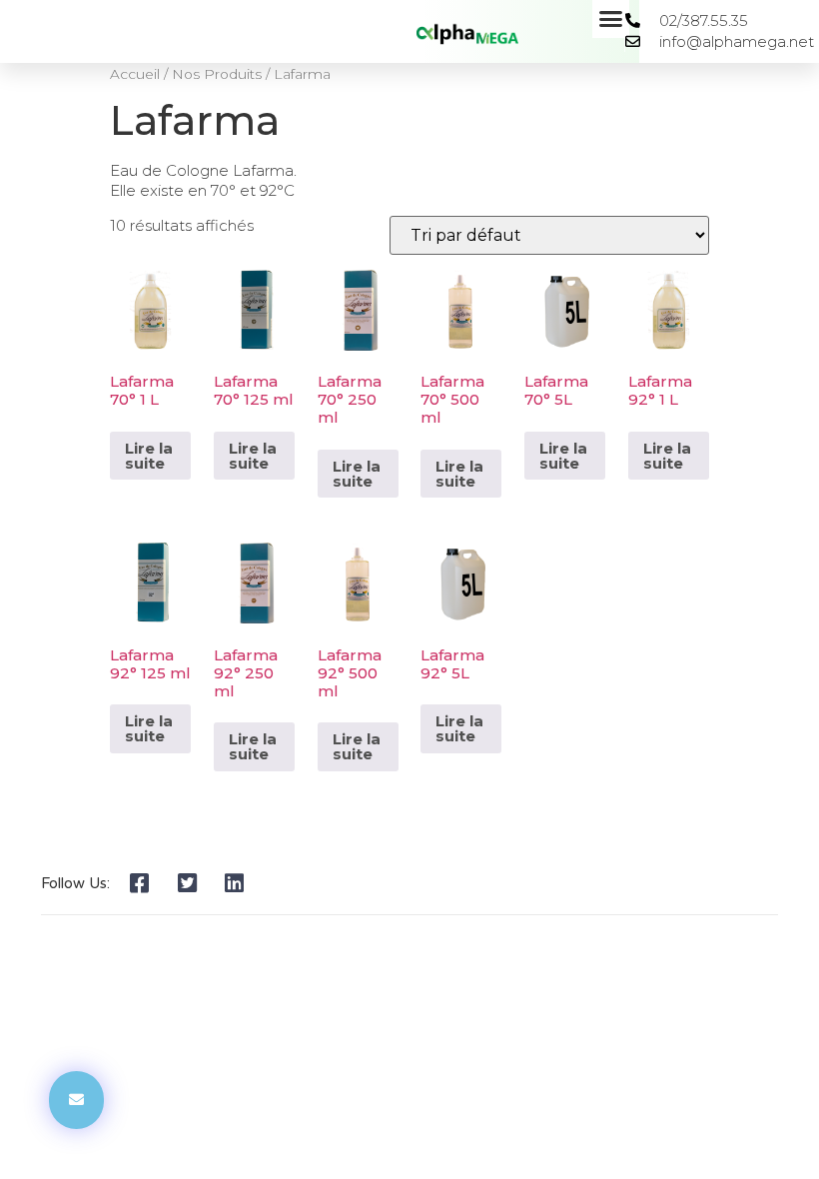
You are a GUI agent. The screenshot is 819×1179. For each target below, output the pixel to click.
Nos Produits (217, 74)
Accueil (135, 74)
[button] (611, 19)
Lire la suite (149, 456)
